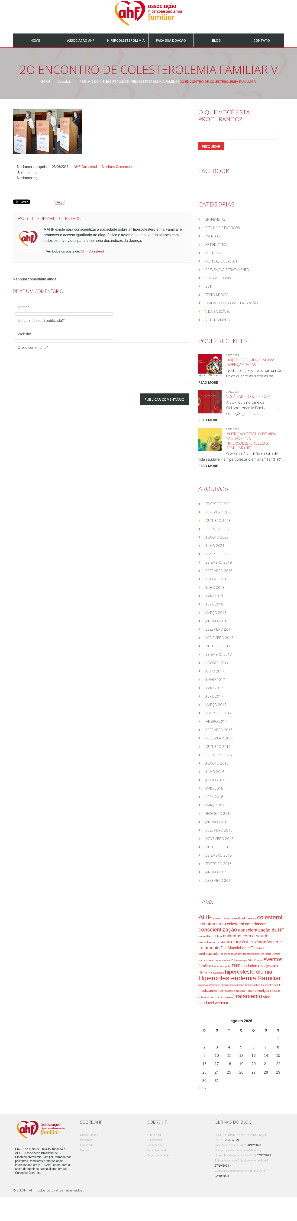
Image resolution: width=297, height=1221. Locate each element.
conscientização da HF (261, 930)
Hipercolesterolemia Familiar (239, 978)
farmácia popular (221, 966)
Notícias (212, 252)
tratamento (248, 996)
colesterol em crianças (246, 924)
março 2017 (215, 704)
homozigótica (252, 985)
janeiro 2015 (216, 872)
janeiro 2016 (216, 821)
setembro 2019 (218, 562)
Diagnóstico (154, 1140)
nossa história (246, 990)
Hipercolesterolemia (126, 40)
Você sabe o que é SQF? (248, 396)
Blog (216, 40)
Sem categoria (218, 278)
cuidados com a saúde (245, 935)
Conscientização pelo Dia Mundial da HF (240, 1170)
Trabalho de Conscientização (231, 303)
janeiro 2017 (216, 721)
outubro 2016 (218, 746)
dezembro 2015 (218, 830)
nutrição (263, 990)
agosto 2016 (217, 763)
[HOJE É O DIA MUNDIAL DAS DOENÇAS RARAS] (210, 365)
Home (35, 40)
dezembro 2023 (218, 512)
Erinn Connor (255, 960)
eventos (273, 959)
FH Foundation (244, 966)
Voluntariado (217, 319)
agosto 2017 (217, 662)
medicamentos (211, 990)
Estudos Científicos (222, 227)
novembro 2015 (219, 838)
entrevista (224, 960)
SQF (208, 286)
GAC (261, 966)
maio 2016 (214, 788)
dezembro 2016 (218, 729)
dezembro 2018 (218, 570)
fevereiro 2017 (218, 713)
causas (251, 918)
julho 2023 (214, 545)
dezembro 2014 (218, 880)
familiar (204, 966)
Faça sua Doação (171, 40)
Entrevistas (215, 219)
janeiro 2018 (216, 621)
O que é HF (154, 1135)
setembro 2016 (218, 754)
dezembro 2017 (218, 629)
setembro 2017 (218, 654)
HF (200, 972)
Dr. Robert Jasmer (248, 953)
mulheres (230, 990)
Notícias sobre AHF (222, 261)
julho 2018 (214, 587)
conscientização (217, 930)
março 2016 (215, 805)
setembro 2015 (218, 855)
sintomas (226, 997)
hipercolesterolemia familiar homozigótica (221, 985)
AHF (205, 917)
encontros (211, 960)
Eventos (64, 81)
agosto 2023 (217, 537)
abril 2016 (214, 796)
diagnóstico (242, 941)
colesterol (269, 917)
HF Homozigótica (214, 972)
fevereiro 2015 (218, 863)
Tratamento (154, 1145)
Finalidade (87, 1145)
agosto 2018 (217, 579)
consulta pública (210, 936)
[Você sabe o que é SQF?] (210, 401)
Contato (261, 40)
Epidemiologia (239, 960)
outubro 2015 (218, 847)
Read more (208, 382)
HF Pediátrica (216, 244)
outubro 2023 (218, 520)
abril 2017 (214, 696)
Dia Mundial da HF (237, 948)
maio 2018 (214, 595)
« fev (202, 1088)
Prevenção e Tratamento (227, 269)
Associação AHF (80, 40)
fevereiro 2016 (218, 813)
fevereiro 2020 (218, 554)
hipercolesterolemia (248, 972)
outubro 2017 (218, 646)
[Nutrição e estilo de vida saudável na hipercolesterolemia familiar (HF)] (210, 439)
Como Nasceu (89, 1135)
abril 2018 (214, 604)
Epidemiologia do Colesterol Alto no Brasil (241, 1160)
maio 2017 (214, 687)
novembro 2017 (219, 637)
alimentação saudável (229, 918)
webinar (221, 1003)
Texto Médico (217, 294)
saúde (214, 997)
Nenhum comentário (117, 167)
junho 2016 (215, 780)
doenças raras (229, 953)
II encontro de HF (271, 985)
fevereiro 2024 (218, 503)
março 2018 (215, 612)
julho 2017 (214, 671)
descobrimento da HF (214, 942)
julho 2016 (214, 771)
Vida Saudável (217, 311)
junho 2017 (215, 679)
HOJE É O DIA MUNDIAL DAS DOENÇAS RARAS (250, 362)
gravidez (272, 966)
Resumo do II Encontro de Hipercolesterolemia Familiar (129, 81)
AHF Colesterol (85, 167)
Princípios (86, 1140)
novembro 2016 (219, 738)
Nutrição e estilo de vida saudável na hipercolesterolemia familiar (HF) (251, 440)
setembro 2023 (218, 528)
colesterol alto (212, 923)
